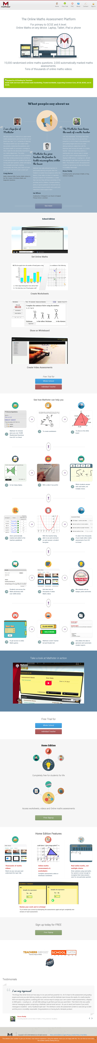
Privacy (69, 1028)
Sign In (93, 6)
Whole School (48, 381)
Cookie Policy (76, 1028)
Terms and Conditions (56, 1028)
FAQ (72, 6)
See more (48, 206)
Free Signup (48, 817)
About (78, 6)
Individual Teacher (48, 386)
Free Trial (65, 6)
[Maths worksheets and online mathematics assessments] (9, 1028)
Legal (64, 1028)
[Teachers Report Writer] (36, 953)
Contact (85, 6)
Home (57, 6)
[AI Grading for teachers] (50, 962)
